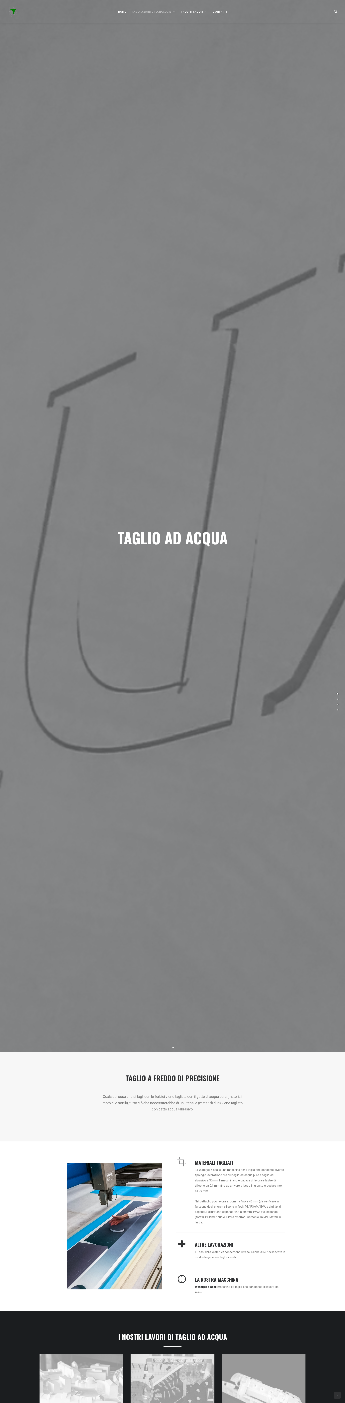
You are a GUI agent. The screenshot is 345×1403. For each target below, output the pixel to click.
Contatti (220, 11)
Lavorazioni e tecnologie (151, 11)
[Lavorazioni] (338, 699)
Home (122, 11)
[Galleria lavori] (338, 704)
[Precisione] (338, 694)
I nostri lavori (192, 11)
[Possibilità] (338, 710)
